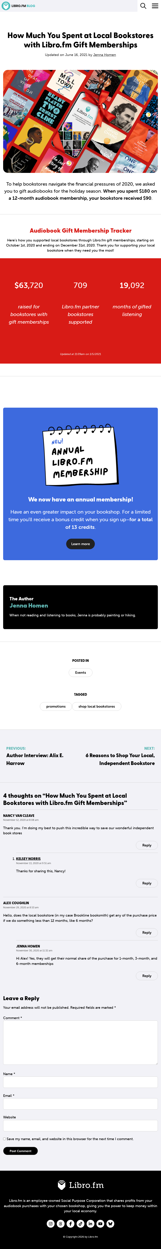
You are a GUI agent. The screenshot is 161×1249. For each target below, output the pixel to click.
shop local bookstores (97, 706)
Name (9, 1074)
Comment (12, 1018)
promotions (56, 706)
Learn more (80, 544)
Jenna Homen (104, 54)
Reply (146, 845)
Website (9, 1117)
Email (9, 1095)
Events (80, 672)
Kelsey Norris (28, 858)
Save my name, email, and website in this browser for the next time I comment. (70, 1139)
